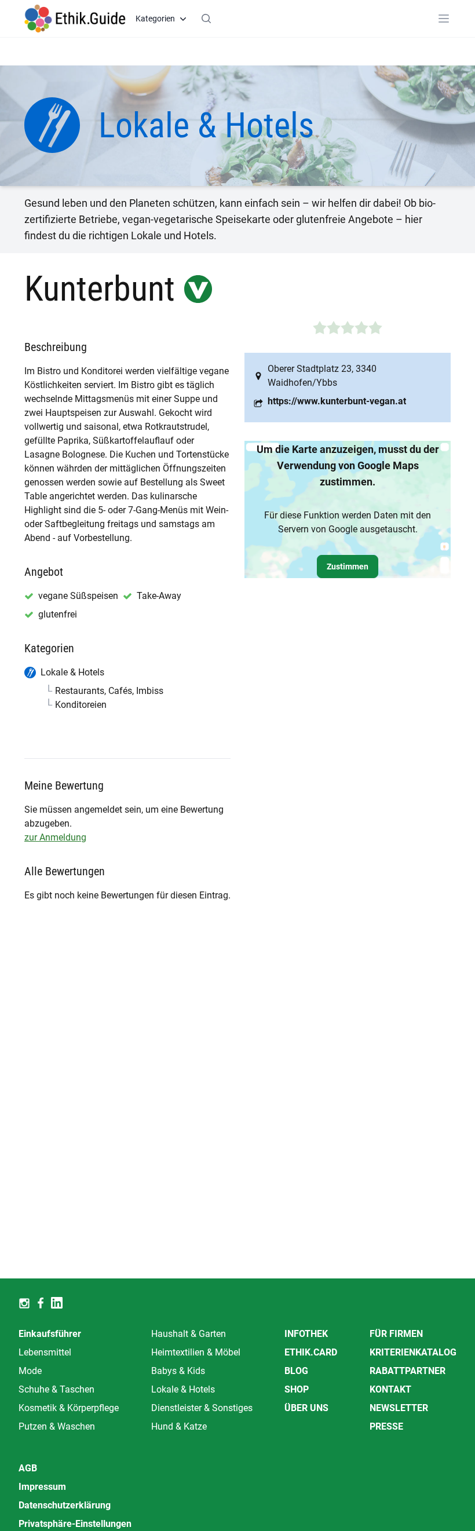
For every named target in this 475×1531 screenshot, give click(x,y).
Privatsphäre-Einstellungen (75, 1523)
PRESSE (386, 1426)
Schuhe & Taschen (56, 1389)
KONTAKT (390, 1389)
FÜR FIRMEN (396, 1333)
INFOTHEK (306, 1333)
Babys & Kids (178, 1370)
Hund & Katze (179, 1426)
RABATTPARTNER (407, 1370)
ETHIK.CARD (310, 1352)
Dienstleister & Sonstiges (202, 1407)
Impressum (42, 1486)
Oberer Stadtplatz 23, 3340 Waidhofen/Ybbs (322, 375)
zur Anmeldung (55, 837)
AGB (28, 1468)
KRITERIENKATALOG (413, 1352)
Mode (30, 1370)
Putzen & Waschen (57, 1426)
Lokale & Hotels (183, 1389)
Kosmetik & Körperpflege (69, 1407)
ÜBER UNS (306, 1407)
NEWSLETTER (399, 1407)
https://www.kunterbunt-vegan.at (337, 401)
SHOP (296, 1389)
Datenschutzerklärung (65, 1505)
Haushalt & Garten (188, 1333)
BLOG (296, 1370)
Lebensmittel (45, 1352)
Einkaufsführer (50, 1333)
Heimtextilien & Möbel (195, 1352)
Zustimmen (347, 566)
